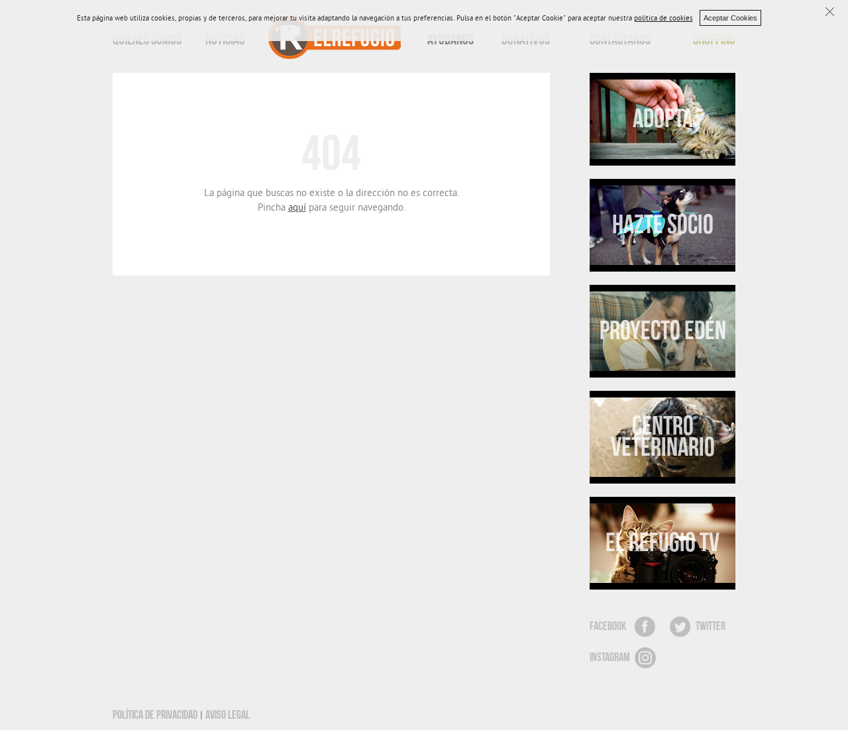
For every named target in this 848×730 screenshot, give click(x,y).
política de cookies (663, 19)
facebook (608, 626)
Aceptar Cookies (730, 18)
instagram (610, 657)
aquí (297, 209)
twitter (710, 626)
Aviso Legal (227, 715)
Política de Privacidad (155, 715)
